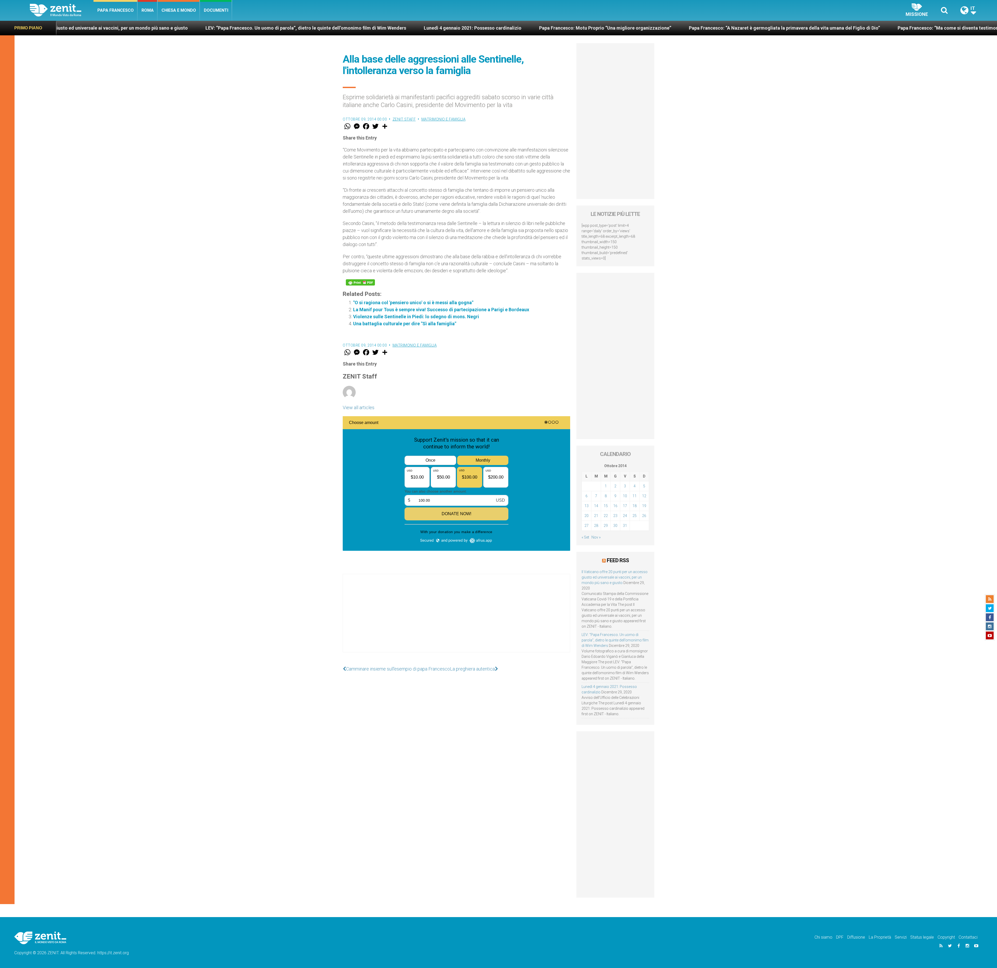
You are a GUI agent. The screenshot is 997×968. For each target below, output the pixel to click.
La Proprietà (880, 937)
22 (606, 516)
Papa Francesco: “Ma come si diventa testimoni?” (843, 28)
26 (644, 516)
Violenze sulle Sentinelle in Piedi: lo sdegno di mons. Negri (416, 316)
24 (625, 516)
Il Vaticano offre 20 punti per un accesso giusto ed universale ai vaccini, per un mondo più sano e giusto (615, 577)
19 (644, 506)
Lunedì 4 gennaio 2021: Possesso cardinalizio (365, 28)
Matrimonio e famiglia (443, 119)
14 (596, 506)
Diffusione (856, 937)
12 (644, 496)
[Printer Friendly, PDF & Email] (360, 282)
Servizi (901, 937)
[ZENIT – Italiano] (61, 10)
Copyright (946, 937)
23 (615, 516)
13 (586, 506)
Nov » (596, 537)
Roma (148, 10)
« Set (585, 537)
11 (634, 496)
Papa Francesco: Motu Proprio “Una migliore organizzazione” (497, 28)
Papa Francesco (115, 10)
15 (606, 506)
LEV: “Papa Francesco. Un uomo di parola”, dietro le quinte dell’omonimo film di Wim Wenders (198, 28)
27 (586, 525)
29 (606, 525)
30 (615, 525)
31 (625, 525)
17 (625, 506)
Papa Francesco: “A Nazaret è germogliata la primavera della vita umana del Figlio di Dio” (676, 28)
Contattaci (968, 937)
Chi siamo (823, 937)
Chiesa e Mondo (178, 10)
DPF (840, 937)
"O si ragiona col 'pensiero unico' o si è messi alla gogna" (413, 302)
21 (596, 516)
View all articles (358, 407)
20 (586, 516)
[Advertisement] (456, 618)
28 (596, 525)
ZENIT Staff (404, 119)
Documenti (216, 10)
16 (615, 506)
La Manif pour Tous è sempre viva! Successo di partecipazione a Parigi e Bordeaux (441, 309)
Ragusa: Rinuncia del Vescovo (946, 28)
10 (625, 496)
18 (634, 506)
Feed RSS (618, 560)
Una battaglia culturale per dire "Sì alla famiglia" (404, 323)
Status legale (922, 937)
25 (634, 516)
